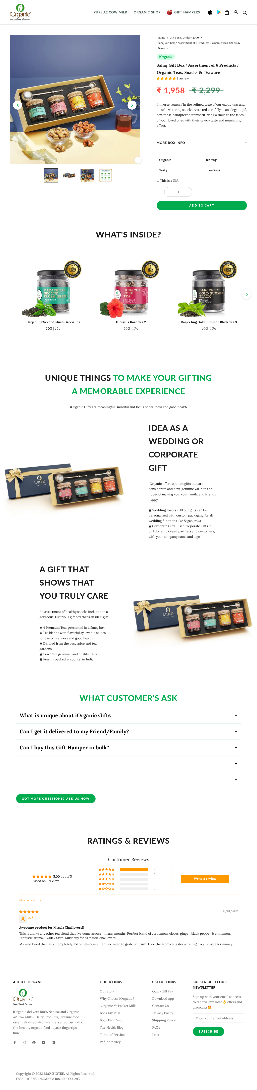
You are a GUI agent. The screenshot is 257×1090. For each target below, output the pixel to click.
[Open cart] (227, 12)
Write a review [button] (205, 879)
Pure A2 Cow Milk (110, 12)
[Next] (132, 105)
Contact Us (160, 1006)
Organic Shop (147, 12)
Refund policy (110, 1042)
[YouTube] (43, 1042)
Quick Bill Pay (162, 991)
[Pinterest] (34, 1042)
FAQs (156, 1027)
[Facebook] (14, 1042)
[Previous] (17, 105)
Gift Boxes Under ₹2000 (184, 37)
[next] (246, 294)
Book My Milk (110, 1013)
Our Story (107, 991)
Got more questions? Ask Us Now (56, 798)
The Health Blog (111, 1027)
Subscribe (208, 1031)
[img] (29, 912)
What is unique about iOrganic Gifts (65, 715)
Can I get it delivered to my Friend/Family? (74, 731)
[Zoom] (138, 160)
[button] (167, 78)
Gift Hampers (183, 12)
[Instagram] (24, 1042)
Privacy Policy (162, 1013)
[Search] (245, 12)
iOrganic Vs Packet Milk (118, 1006)
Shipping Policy (164, 1020)
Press (156, 1035)
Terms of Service (112, 1035)
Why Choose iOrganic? (117, 998)
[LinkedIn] (53, 1042)
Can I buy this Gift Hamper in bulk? (64, 747)
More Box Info (171, 143)
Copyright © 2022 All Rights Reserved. (55, 1074)
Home (161, 37)
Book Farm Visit (111, 1020)
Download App (163, 998)
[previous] (10, 294)
